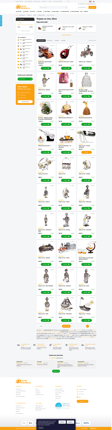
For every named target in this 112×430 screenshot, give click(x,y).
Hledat (66, 7)
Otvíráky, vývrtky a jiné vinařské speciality (51, 331)
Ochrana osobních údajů (57, 1)
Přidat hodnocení (22, 78)
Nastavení (41, 427)
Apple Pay (17, 411)
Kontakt (37, 389)
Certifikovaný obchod (39, 394)
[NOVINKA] (66, 80)
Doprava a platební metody (21, 390)
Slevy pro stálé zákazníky (20, 396)
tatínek (70, 335)
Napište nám (38, 390)
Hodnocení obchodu (19, 1)
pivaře (41, 331)
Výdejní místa (18, 392)
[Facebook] (77, 397)
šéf (94, 333)
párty (95, 336)
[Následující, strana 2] (91, 326)
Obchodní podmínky (28, 1)
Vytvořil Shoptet (84, 428)
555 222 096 (23, 95)
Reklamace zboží (37, 1)
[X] (80, 397)
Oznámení (57, 394)
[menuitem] (19, 11)
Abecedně (63, 40)
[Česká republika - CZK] (90, 1)
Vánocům (71, 330)
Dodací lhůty (18, 394)
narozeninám (78, 330)
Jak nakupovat (18, 389)
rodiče (42, 330)
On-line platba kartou (19, 413)
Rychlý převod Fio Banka (20, 407)
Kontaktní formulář (25, 101)
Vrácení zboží (44, 1)
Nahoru (41, 326)
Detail (87, 152)
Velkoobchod (38, 392)
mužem (61, 333)
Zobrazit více (56, 371)
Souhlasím (70, 422)
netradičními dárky (52, 338)
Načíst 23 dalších (66, 326)
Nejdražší (57, 40)
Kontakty (50, 1)
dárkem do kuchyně (86, 336)
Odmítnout (62, 422)
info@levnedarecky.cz (25, 92)
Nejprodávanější (41, 40)
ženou (56, 333)
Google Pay (18, 409)
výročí (67, 333)
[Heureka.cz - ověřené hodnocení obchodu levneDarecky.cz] (64, 405)
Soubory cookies (58, 392)
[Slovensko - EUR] (93, 1)
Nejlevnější (49, 40)
